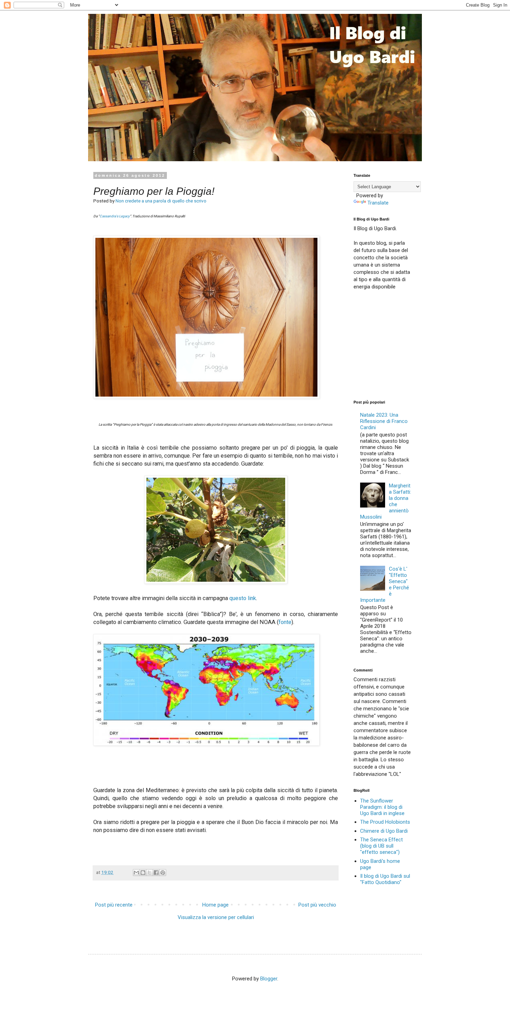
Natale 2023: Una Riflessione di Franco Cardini (384, 421)
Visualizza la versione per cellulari (216, 917)
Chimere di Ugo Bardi (384, 831)
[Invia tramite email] (136, 872)
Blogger (268, 979)
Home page (215, 905)
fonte (285, 622)
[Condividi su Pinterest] (162, 872)
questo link (242, 598)
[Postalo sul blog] (142, 872)
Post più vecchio (317, 905)
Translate (378, 203)
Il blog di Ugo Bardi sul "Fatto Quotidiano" (385, 879)
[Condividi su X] (149, 872)
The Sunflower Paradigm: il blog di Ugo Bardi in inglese (382, 807)
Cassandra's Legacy (115, 216)
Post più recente (114, 905)
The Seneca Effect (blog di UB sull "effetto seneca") (381, 846)
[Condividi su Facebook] (156, 872)
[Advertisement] (406, 344)
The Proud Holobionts (385, 822)
